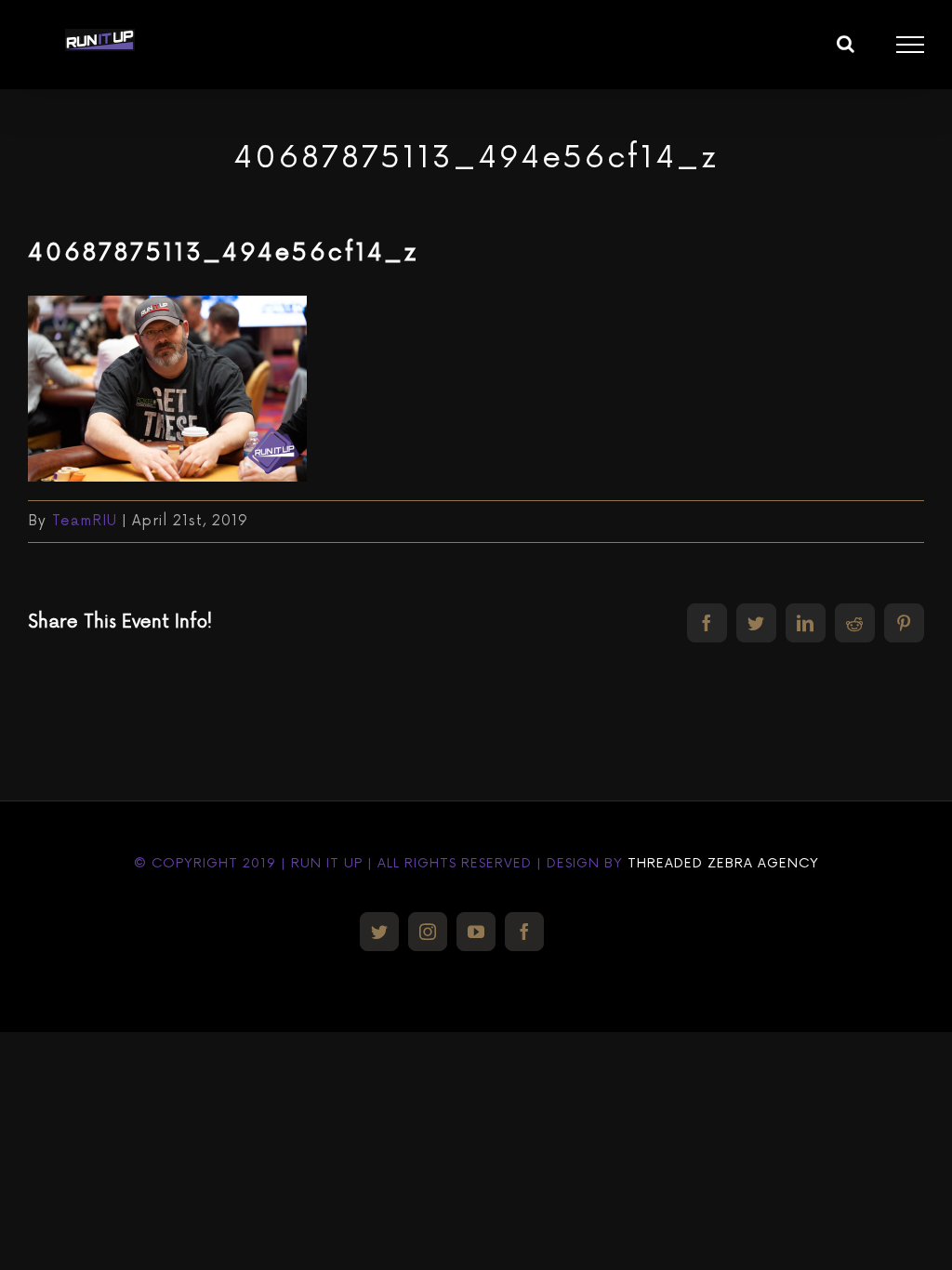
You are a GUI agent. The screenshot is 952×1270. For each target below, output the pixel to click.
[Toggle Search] (846, 43)
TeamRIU (84, 521)
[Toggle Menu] (910, 44)
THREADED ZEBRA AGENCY (723, 863)
